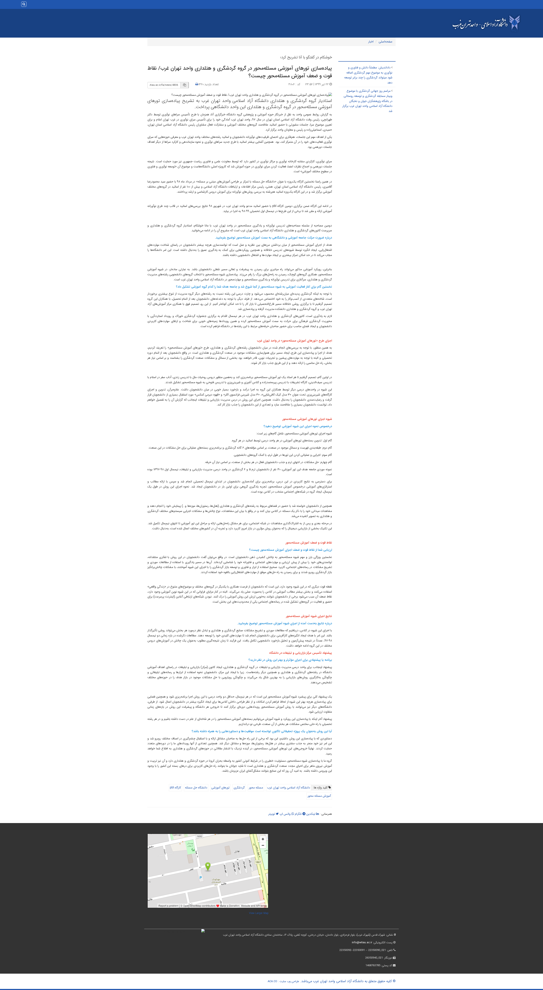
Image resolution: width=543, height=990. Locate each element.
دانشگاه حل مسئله (196, 787)
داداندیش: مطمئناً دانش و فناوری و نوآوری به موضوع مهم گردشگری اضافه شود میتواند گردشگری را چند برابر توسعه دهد (368, 75)
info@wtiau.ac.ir (362, 942)
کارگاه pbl (175, 787)
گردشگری (239, 787)
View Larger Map (258, 913)
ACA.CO (272, 981)
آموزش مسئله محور (319, 796)
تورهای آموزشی (220, 787)
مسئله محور (256, 787)
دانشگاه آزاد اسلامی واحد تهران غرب (288, 787)
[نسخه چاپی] (196, 84)
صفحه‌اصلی (385, 41)
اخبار (371, 41)
